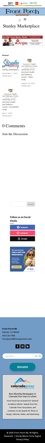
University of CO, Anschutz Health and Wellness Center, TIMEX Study (28, 74)
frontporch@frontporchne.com (17, 339)
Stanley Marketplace (10, 69)
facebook (24, 227)
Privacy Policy (22, 439)
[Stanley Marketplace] (10, 63)
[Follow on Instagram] (22, 346)
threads (24, 239)
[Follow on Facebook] (18, 346)
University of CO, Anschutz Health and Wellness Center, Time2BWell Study (10, 104)
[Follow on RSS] (28, 346)
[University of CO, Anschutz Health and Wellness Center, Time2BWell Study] (10, 93)
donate (22, 367)
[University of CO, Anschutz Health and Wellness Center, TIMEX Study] (29, 63)
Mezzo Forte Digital (31, 436)
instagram (24, 233)
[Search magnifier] (40, 356)
